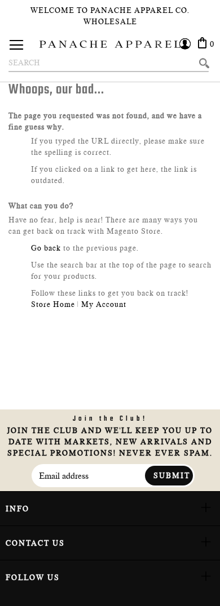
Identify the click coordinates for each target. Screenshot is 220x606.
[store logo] (110, 44)
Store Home (53, 304)
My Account (103, 304)
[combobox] (108, 63)
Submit (171, 475)
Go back (46, 247)
